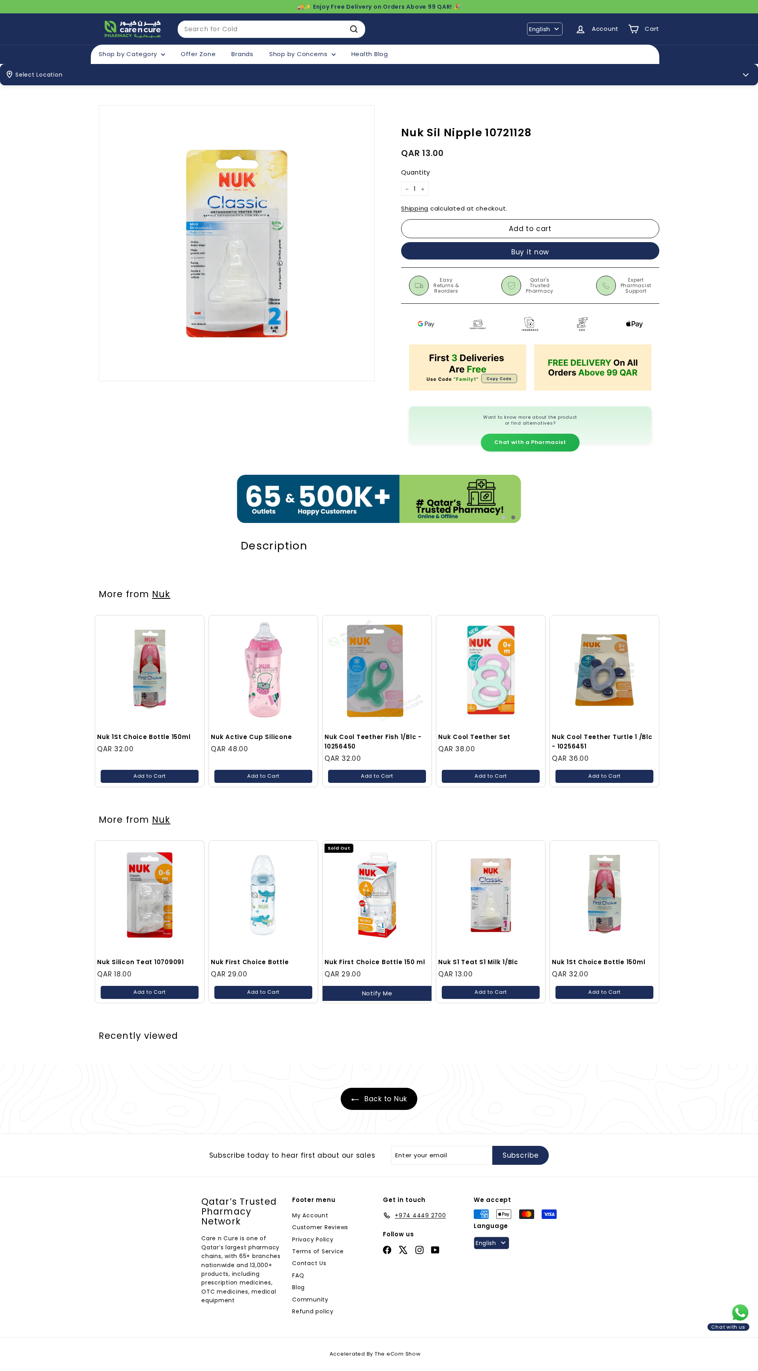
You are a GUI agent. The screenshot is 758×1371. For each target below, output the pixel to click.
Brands (242, 54)
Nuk (161, 594)
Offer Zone (198, 54)
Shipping (414, 209)
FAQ (298, 1275)
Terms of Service (318, 1251)
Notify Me (377, 993)
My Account (310, 1215)
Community (310, 1299)
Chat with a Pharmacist (530, 442)
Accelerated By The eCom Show (375, 1354)
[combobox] (271, 29)
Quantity (415, 172)
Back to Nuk (384, 1099)
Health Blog (369, 54)
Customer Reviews (320, 1227)
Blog (298, 1287)
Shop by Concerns (299, 54)
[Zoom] (236, 243)
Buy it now (530, 252)
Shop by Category (129, 54)
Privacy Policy (313, 1239)
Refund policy (313, 1311)
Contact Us (309, 1263)
